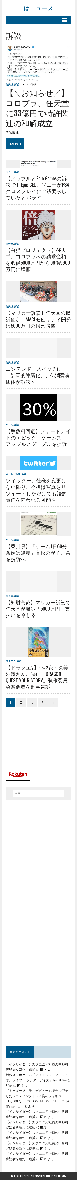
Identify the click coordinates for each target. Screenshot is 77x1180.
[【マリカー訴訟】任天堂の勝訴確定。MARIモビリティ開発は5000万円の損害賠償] (38, 300)
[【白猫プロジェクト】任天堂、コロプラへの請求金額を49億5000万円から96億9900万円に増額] (38, 237)
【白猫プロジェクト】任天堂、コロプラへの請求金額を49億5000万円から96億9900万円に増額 (38, 259)
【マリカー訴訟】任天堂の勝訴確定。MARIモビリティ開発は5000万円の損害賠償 (38, 319)
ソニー (9, 172)
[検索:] (38, 793)
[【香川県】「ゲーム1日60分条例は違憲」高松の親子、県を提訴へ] (38, 533)
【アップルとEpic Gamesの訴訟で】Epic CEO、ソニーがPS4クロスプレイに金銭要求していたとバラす (37, 187)
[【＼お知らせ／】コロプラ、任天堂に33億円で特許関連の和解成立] (38, 79)
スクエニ (11, 661)
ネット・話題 (13, 474)
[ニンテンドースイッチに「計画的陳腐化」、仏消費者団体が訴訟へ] (38, 355)
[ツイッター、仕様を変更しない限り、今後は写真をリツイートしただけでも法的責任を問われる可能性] (38, 467)
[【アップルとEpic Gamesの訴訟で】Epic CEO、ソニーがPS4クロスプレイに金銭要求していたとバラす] (38, 165)
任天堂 (9, 84)
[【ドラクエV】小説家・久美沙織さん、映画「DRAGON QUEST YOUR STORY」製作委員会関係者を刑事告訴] (38, 654)
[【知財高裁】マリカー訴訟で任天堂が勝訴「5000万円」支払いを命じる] (38, 589)
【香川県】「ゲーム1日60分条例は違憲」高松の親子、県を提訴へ (38, 552)
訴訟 (16, 84)
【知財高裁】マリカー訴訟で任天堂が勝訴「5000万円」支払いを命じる (38, 608)
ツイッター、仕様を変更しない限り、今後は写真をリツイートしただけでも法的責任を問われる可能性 (36, 489)
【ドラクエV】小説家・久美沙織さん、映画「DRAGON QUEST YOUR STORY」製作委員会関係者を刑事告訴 (37, 677)
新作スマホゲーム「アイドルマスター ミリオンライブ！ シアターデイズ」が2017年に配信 (38, 1079)
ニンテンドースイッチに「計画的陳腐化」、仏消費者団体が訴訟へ (38, 375)
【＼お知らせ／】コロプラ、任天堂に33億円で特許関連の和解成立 (37, 107)
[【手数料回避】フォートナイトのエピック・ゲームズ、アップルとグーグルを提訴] (38, 418)
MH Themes (60, 1176)
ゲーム (9, 424)
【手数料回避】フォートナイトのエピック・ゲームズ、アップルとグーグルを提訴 (38, 437)
